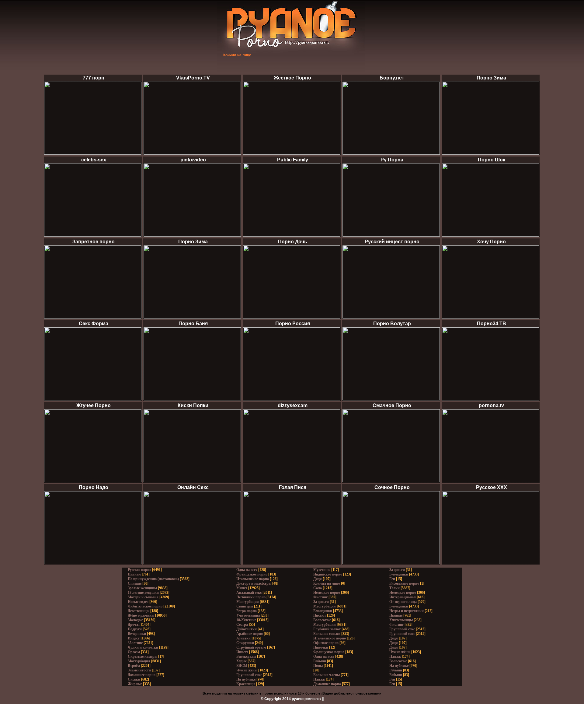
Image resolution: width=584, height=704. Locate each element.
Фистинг (320, 597)
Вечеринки (137, 634)
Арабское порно (249, 634)
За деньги (321, 602)
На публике (245, 679)
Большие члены (326, 675)
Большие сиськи (326, 634)
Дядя (317, 579)
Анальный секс (249, 592)
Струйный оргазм (251, 647)
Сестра (242, 624)
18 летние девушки (143, 592)
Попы (318, 666)
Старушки (245, 643)
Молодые (135, 620)
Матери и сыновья (143, 597)
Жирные (135, 684)
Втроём (134, 666)
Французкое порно (251, 574)
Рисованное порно (404, 583)
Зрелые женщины (142, 588)
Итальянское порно (252, 579)
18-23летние (246, 620)
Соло (317, 588)
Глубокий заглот (327, 629)
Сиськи (134, 679)
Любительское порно (145, 606)
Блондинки (322, 611)
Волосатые (322, 620)
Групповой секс (249, 675)
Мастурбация (139, 661)
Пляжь (319, 679)
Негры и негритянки (406, 611)
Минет (241, 588)
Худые (241, 661)
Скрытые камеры (142, 656)
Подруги (135, 629)
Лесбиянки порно (251, 597)
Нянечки (320, 647)
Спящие (134, 583)
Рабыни (319, 661)
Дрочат (134, 624)
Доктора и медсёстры (253, 583)
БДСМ (241, 666)
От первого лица (403, 602)
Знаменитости (139, 670)
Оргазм (134, 652)
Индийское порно (327, 574)
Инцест (134, 638)
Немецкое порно (326, 592)
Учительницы (248, 615)
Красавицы (245, 684)
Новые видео (138, 602)
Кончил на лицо (326, 583)
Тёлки (394, 588)
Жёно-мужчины (141, 615)
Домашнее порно (141, 675)
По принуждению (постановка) (153, 579)
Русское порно (139, 570)
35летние (135, 643)
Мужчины (321, 570)
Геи (392, 579)
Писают (319, 615)
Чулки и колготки (143, 647)
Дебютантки (246, 629)
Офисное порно (326, 643)
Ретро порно (246, 611)
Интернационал (402, 597)
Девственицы (138, 611)
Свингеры (244, 606)
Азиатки (243, 638)
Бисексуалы (246, 656)
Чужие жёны (246, 670)
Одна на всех (246, 570)
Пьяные (134, 574)
